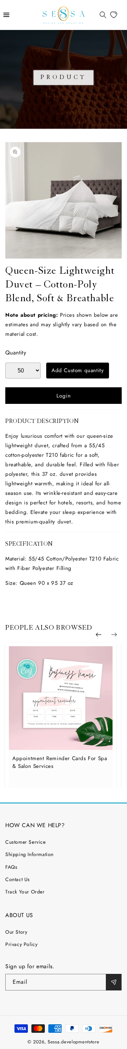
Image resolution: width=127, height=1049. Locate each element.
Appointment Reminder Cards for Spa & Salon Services (59, 762)
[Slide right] (114, 634)
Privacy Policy (21, 944)
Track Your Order (25, 891)
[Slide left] (98, 634)
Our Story (16, 931)
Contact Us (17, 879)
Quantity (15, 352)
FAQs (11, 867)
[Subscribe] (113, 982)
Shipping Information (29, 854)
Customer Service (25, 841)
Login (63, 396)
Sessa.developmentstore (73, 1041)
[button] (6, 15)
